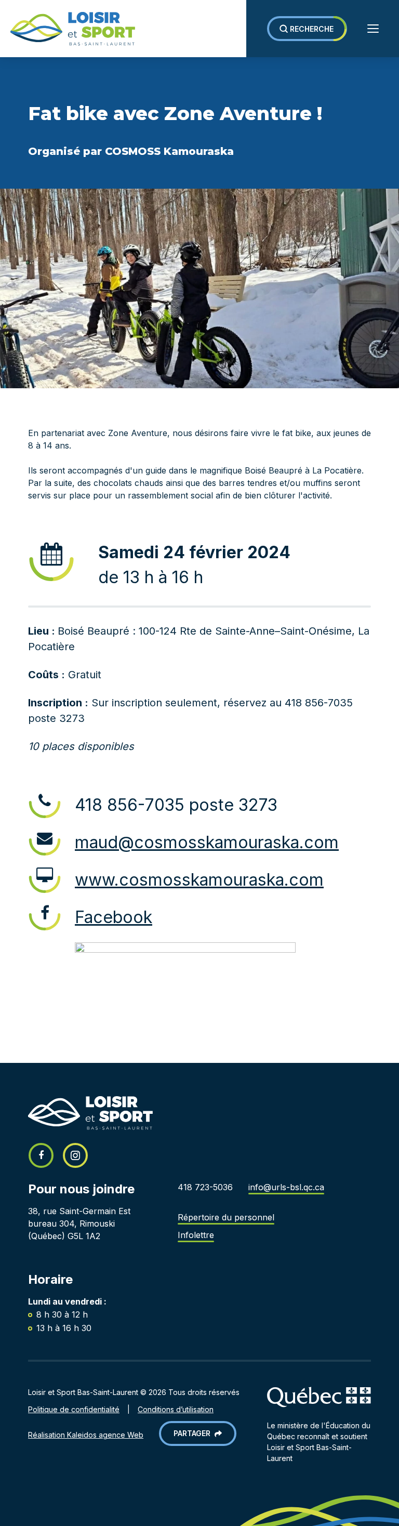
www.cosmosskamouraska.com (199, 880)
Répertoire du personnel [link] (226, 1217)
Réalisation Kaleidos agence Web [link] (85, 1434)
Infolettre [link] (196, 1235)
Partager (194, 1433)
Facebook (113, 917)
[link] (67, 29)
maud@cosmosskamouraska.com (207, 842)
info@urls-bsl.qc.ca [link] (286, 1187)
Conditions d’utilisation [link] (176, 1409)
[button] (307, 28)
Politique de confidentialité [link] (73, 1409)
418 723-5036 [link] (205, 1187)
